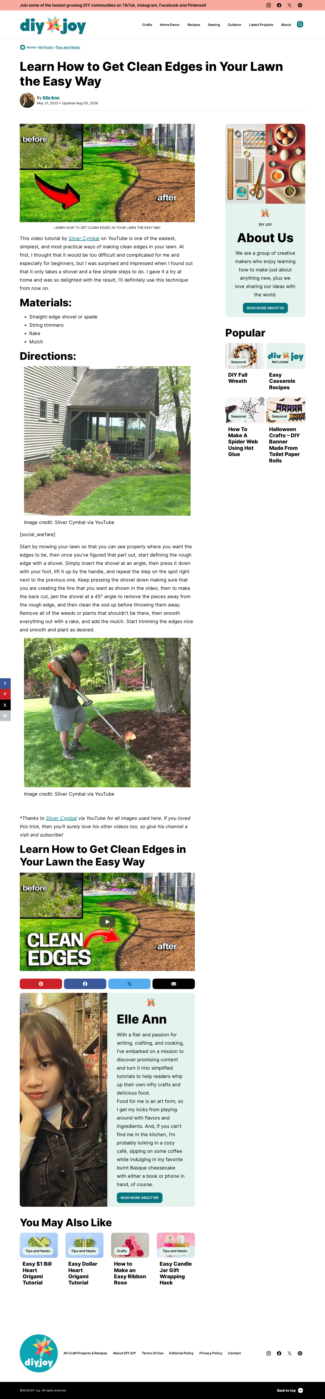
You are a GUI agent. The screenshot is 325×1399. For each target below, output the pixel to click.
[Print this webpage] (5, 715)
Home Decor (170, 25)
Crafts (147, 25)
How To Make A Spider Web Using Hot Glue (243, 441)
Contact (234, 1353)
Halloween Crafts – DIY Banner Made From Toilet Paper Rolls (284, 445)
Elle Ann (51, 97)
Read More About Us (265, 308)
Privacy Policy (210, 1353)
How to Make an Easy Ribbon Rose (130, 1273)
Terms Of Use (152, 1353)
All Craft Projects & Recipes (85, 1353)
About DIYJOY (124, 1353)
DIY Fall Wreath (237, 378)
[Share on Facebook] (5, 683)
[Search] (300, 24)
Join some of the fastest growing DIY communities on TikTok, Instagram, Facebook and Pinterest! (113, 5)
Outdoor (234, 25)
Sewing (214, 25)
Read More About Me (140, 1198)
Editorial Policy (181, 1353)
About (286, 25)
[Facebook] (279, 5)
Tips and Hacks (67, 47)
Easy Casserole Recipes (282, 381)
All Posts (46, 47)
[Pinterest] (300, 5)
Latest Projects (261, 25)
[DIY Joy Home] (53, 24)
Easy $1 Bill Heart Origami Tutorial (37, 1273)
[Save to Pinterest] (5, 694)
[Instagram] (268, 5)
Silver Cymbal (84, 238)
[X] (289, 5)
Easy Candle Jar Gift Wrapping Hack (176, 1273)
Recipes (193, 25)
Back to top (286, 1390)
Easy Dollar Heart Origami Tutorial (82, 1273)
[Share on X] (5, 705)
